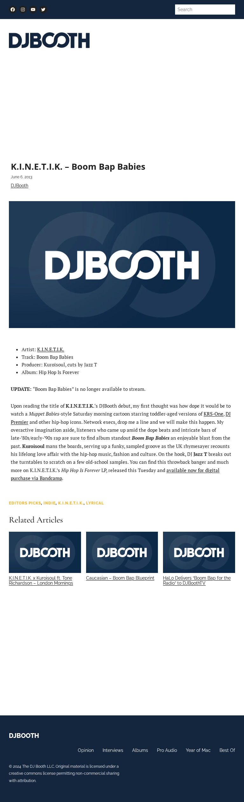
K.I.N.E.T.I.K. (50, 349)
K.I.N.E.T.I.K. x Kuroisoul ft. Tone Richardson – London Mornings (41, 580)
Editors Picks (25, 503)
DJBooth (19, 185)
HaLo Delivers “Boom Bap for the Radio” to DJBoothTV (197, 580)
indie (50, 503)
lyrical (95, 503)
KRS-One (213, 414)
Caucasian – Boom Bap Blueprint (120, 578)
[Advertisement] (122, 106)
